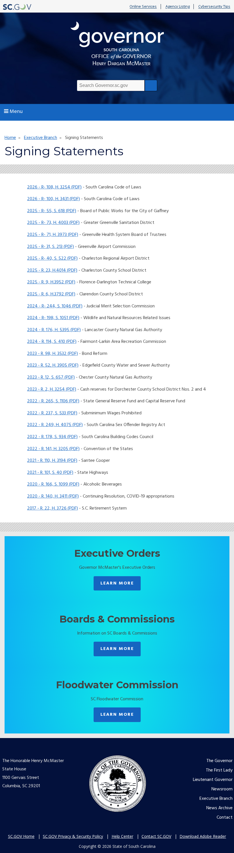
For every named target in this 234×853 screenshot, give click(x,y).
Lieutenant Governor (213, 780)
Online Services (143, 6)
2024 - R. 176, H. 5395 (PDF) (54, 330)
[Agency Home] (117, 45)
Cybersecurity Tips (214, 6)
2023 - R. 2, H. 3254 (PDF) (51, 389)
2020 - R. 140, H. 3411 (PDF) (53, 496)
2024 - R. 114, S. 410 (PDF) (51, 341)
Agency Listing (178, 6)
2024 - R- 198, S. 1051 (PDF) (53, 318)
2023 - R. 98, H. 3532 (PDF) (52, 353)
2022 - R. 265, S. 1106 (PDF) (53, 401)
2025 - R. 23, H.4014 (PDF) (52, 270)
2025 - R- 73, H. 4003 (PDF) (53, 222)
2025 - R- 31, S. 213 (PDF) (50, 246)
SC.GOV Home (21, 836)
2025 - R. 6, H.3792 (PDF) (51, 294)
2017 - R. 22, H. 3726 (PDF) (52, 508)
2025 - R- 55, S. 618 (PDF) (51, 211)
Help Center (122, 836)
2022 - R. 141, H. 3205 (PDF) (53, 449)
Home (10, 138)
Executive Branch (40, 138)
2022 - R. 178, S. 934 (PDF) (52, 437)
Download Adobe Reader (202, 836)
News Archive (219, 808)
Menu (16, 112)
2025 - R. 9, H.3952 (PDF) (51, 282)
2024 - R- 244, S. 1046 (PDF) (54, 306)
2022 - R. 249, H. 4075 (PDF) (55, 425)
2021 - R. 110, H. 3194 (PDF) (52, 460)
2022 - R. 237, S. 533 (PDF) (52, 413)
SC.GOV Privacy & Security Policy (73, 836)
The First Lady (219, 770)
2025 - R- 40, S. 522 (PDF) (52, 258)
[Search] (151, 85)
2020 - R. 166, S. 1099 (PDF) (53, 484)
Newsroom (222, 789)
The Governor (219, 761)
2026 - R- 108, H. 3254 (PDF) (54, 187)
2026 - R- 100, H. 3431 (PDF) (53, 199)
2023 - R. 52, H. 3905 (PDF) (52, 365)
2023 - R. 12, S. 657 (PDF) (51, 377)
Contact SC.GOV (156, 836)
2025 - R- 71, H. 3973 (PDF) (52, 234)
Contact (225, 817)
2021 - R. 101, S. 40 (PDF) (50, 472)
